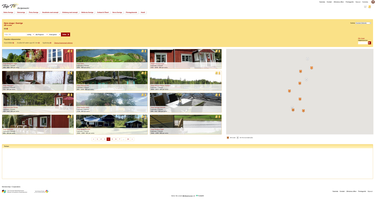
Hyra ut (358, 2)
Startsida (322, 2)
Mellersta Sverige (87, 12)
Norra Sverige (117, 12)
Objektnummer (363, 40)
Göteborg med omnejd (70, 12)
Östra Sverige (33, 12)
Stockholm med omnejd (50, 12)
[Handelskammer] (14, 192)
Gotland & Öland (103, 12)
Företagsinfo (350, 2)
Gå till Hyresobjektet (38, 59)
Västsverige (21, 12)
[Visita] (41, 192)
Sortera (352, 23)
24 (128, 139)
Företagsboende (131, 12)
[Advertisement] (62, 164)
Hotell (143, 12)
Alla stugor (361, 38)
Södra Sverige (8, 12)
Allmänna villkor (339, 2)
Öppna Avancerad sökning (63, 43)
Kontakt (329, 2)
